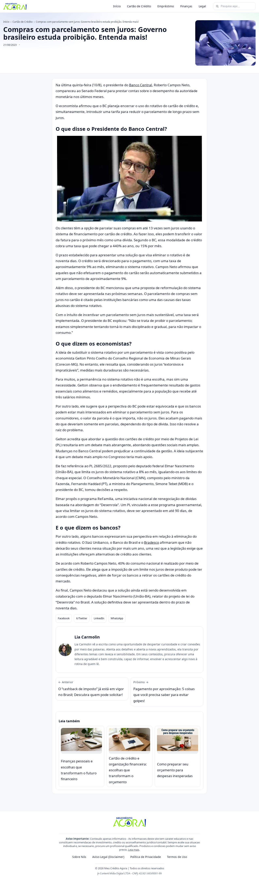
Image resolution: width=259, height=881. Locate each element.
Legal (202, 6)
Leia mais (133, 849)
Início (117, 6)
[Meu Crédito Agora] (15, 6)
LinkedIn (99, 618)
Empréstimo (165, 6)
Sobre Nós (79, 857)
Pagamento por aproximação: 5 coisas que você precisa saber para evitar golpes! (164, 691)
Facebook (64, 618)
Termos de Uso (177, 857)
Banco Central (140, 85)
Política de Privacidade (145, 857)
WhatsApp (117, 618)
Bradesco (151, 542)
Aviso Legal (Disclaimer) (108, 857)
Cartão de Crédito (139, 6)
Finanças (186, 6)
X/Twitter (81, 618)
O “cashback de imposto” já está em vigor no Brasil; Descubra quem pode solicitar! (91, 688)
